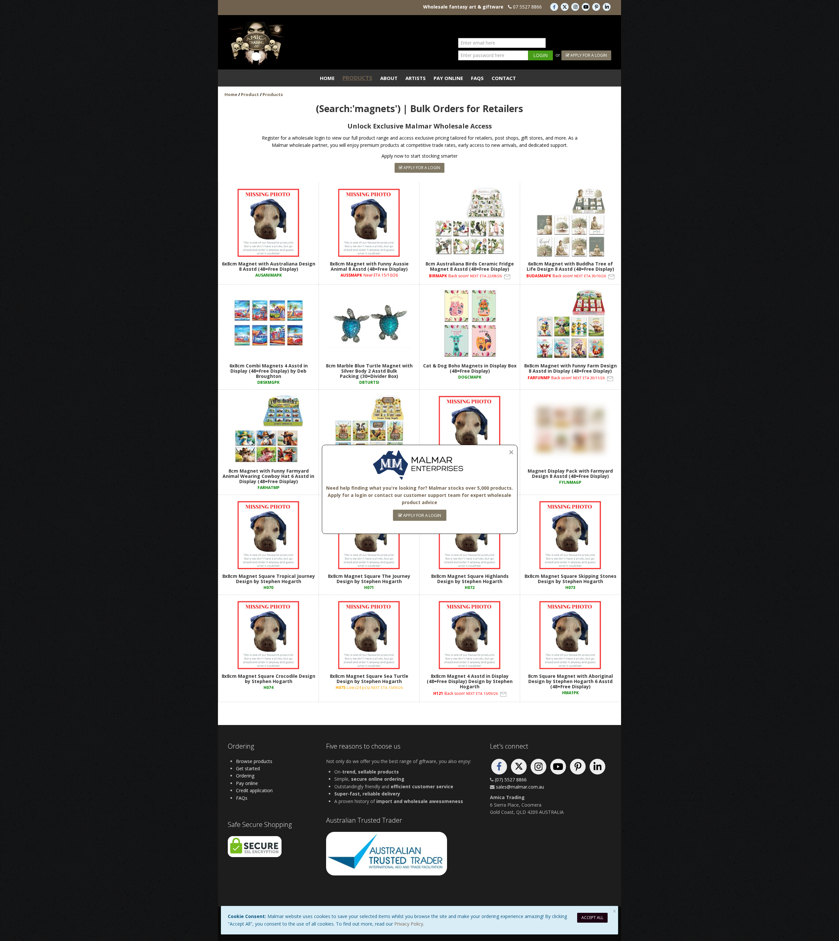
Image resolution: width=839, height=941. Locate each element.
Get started (248, 768)
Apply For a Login (588, 55)
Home (327, 78)
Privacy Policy (408, 924)
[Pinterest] (597, 7)
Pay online (247, 783)
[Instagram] (576, 7)
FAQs (477, 78)
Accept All (592, 917)
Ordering (245, 776)
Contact (504, 78)
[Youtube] (586, 7)
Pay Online (448, 78)
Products (357, 78)
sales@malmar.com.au (520, 787)
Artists (415, 78)
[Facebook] (555, 7)
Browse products (254, 761)
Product (250, 94)
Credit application (254, 790)
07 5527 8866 (527, 7)
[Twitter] (565, 7)
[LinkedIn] (606, 7)
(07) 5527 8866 (511, 779)
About (389, 78)
